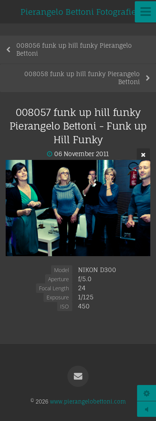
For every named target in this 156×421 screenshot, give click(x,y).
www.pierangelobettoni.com (88, 401)
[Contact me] (78, 376)
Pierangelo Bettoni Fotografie (78, 12)
